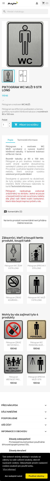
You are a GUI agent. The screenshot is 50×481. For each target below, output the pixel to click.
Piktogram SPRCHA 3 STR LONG (37, 266)
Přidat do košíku (26, 124)
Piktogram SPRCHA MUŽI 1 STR (36, 378)
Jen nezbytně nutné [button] (13, 476)
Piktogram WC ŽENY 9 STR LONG (13, 266)
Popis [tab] (10, 140)
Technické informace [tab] (27, 140)
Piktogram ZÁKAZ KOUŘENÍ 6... (13, 298)
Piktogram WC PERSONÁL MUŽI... (36, 343)
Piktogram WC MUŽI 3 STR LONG (36, 298)
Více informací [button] (9, 469)
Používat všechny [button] (36, 476)
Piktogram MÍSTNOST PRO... (13, 378)
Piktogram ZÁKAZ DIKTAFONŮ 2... (13, 343)
